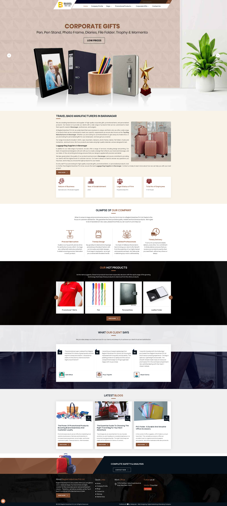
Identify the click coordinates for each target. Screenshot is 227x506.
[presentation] (9, 55)
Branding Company (165, 504)
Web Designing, (142, 504)
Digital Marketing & (153, 504)
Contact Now (120, 470)
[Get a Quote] (3, 501)
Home (85, 6)
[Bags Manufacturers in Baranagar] (151, 141)
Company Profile (97, 6)
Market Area (100, 497)
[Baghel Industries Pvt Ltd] (64, 5)
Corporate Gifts (141, 6)
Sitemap (99, 494)
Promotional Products (123, 6)
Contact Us (156, 6)
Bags (108, 6)
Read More (61, 172)
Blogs (98, 489)
